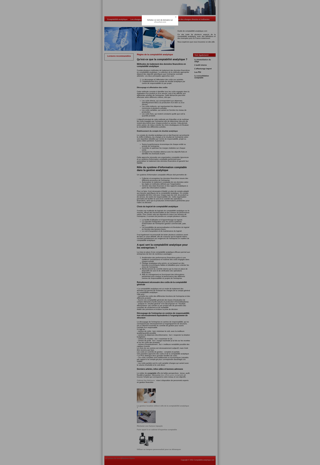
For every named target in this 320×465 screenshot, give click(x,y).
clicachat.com (160, 22)
